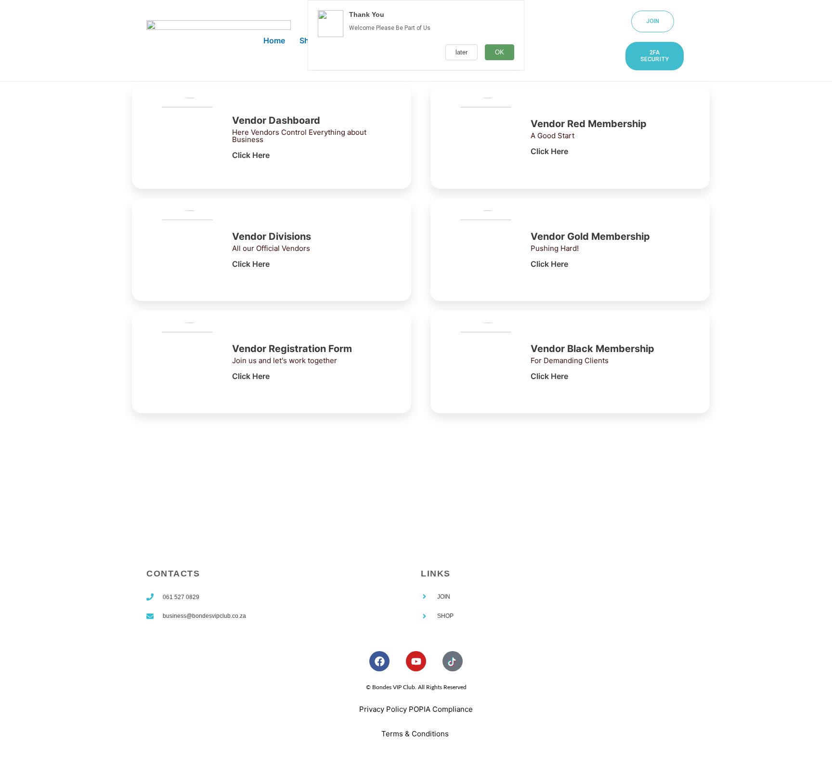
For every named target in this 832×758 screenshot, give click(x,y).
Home (274, 40)
